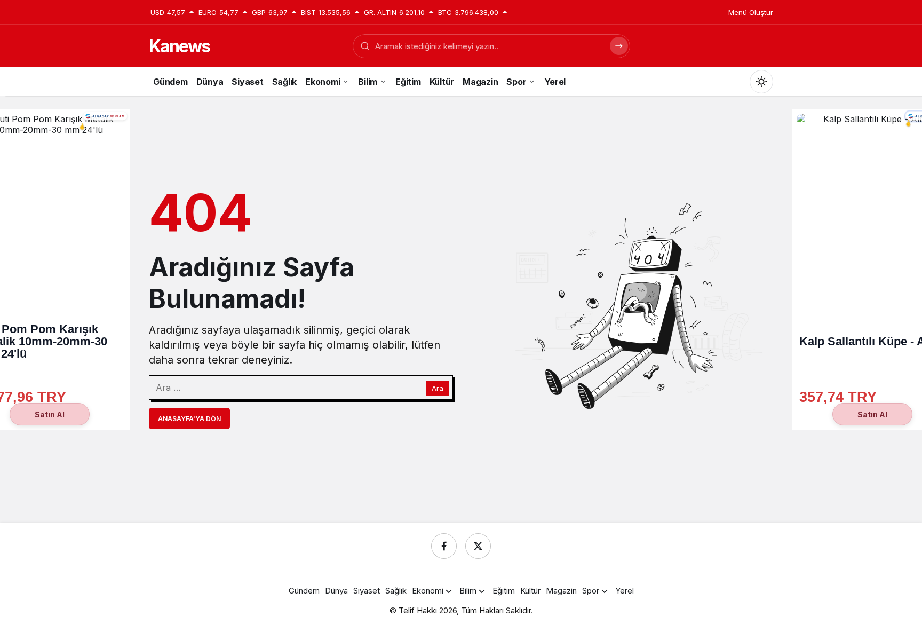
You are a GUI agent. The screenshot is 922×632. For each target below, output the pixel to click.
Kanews (179, 46)
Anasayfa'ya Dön (189, 419)
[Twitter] (478, 546)
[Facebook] (444, 546)
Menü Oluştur (750, 12)
